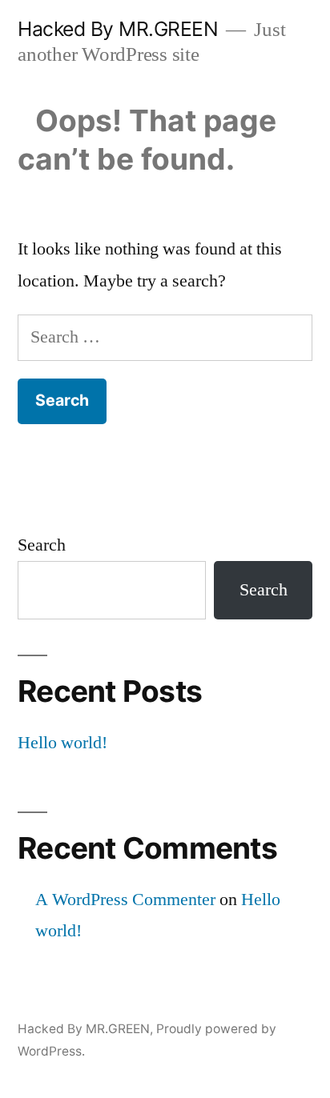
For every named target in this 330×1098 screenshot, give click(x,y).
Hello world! (62, 742)
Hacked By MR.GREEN (118, 29)
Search (42, 545)
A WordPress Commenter (125, 899)
